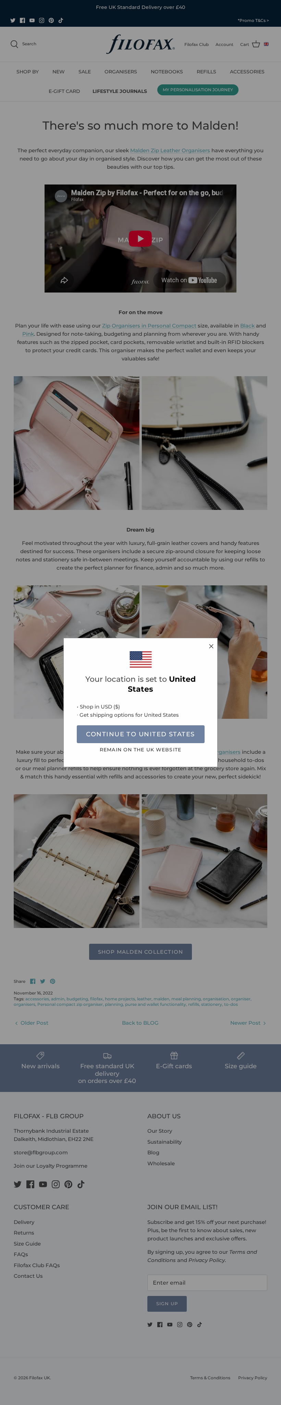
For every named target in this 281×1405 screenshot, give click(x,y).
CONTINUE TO (140, 734)
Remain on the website (140, 750)
